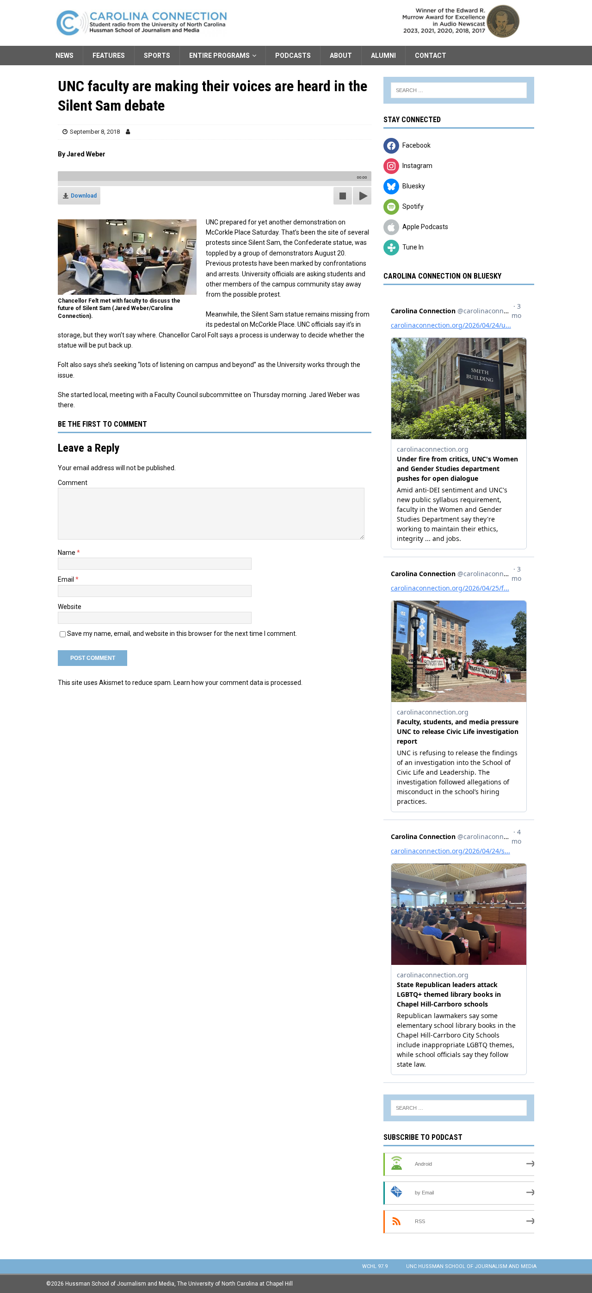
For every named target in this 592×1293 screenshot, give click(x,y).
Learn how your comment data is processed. (237, 682)
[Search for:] (458, 90)
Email (66, 579)
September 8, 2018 (95, 131)
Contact (430, 55)
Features (108, 55)
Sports (157, 55)
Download (84, 196)
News (65, 55)
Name (67, 552)
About (341, 55)
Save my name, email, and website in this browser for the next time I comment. (182, 633)
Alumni (383, 55)
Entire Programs (219, 55)
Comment (72, 482)
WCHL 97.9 (375, 1266)
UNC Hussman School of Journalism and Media (471, 1266)
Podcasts (293, 55)
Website (69, 606)
